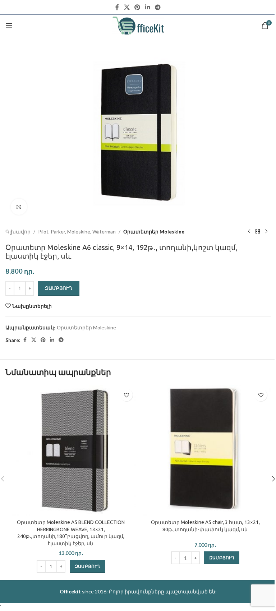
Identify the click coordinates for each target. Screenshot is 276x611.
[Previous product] (249, 231)
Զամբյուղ (58, 288)
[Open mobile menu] (9, 25)
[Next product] (266, 231)
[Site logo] (138, 25)
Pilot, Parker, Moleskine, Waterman (77, 231)
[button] (87, 566)
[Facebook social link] (117, 7)
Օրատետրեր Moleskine (153, 231)
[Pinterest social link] (137, 7)
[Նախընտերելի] (126, 395)
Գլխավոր (18, 231)
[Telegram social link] (157, 7)
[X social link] (126, 7)
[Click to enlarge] (19, 207)
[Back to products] (257, 231)
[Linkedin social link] (147, 7)
